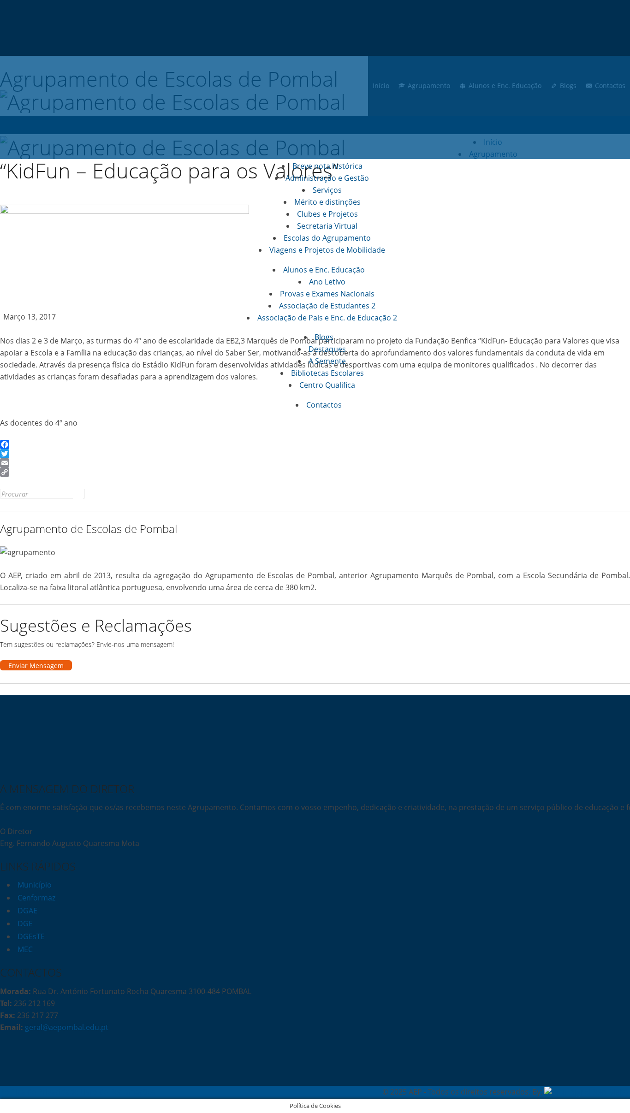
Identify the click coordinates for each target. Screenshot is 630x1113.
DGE (25, 923)
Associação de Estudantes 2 (327, 306)
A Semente (327, 361)
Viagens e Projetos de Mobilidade (327, 250)
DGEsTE (31, 936)
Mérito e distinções (327, 202)
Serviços (327, 190)
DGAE (27, 911)
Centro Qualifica (327, 385)
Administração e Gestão (327, 178)
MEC (25, 949)
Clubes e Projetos (327, 214)
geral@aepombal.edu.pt (65, 1027)
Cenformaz (36, 898)
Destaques (327, 349)
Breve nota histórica (327, 166)
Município (35, 885)
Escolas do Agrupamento (327, 238)
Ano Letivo (327, 282)
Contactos (324, 405)
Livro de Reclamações (117, 1092)
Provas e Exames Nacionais (327, 294)
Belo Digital (610, 1092)
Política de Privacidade (39, 1092)
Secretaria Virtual (327, 226)
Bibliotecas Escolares (327, 373)
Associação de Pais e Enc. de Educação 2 (327, 318)
